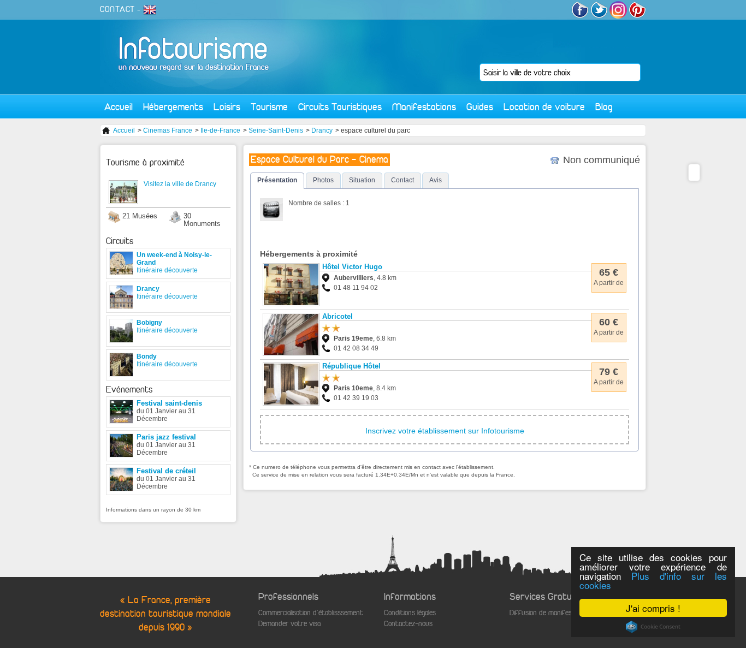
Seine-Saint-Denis (275, 130)
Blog (604, 106)
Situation (362, 180)
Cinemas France (167, 130)
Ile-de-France (220, 130)
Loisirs (227, 106)
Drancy (322, 130)
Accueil (118, 106)
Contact (402, 180)
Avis (435, 180)
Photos (323, 180)
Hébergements (173, 106)
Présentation (277, 180)
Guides (479, 106)
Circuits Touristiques (340, 106)
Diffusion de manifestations (551, 612)
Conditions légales (410, 612)
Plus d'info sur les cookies (653, 580)
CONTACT (117, 9)
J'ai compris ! (653, 608)
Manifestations (424, 106)
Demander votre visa (289, 623)
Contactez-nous (408, 623)
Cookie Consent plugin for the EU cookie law (653, 627)
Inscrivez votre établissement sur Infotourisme (444, 430)
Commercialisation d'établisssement (310, 612)
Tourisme (269, 106)
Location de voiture (544, 106)
